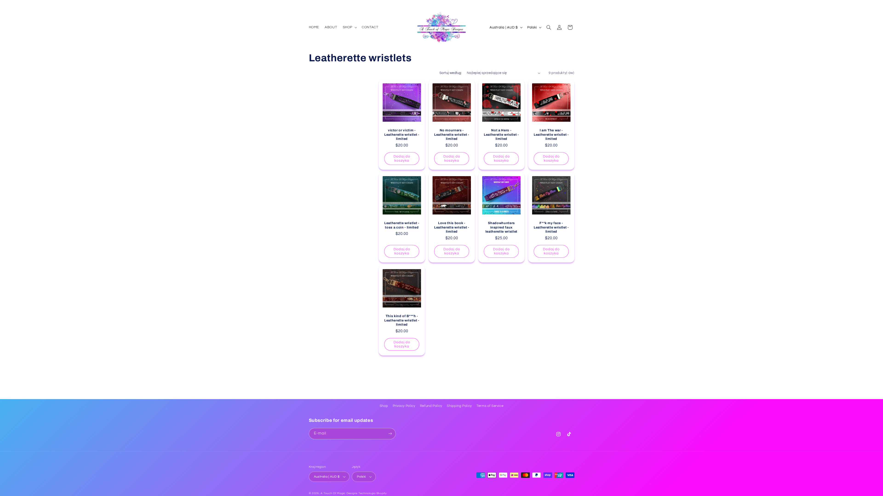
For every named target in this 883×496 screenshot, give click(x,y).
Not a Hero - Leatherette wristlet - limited (501, 134)
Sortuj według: (450, 73)
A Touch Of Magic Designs (339, 493)
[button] (349, 27)
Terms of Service (489, 406)
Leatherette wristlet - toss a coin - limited (401, 225)
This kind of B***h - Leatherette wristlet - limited (401, 320)
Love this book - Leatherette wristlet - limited (451, 227)
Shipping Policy (459, 406)
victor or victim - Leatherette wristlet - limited (401, 134)
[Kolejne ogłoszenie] (573, 4)
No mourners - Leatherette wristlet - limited (451, 134)
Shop (384, 406)
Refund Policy (431, 406)
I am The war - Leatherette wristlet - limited (551, 134)
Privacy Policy (404, 406)
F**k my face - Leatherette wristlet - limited (551, 227)
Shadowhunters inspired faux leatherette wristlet (501, 227)
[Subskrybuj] (390, 433)
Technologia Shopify (372, 493)
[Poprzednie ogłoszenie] (310, 4)
